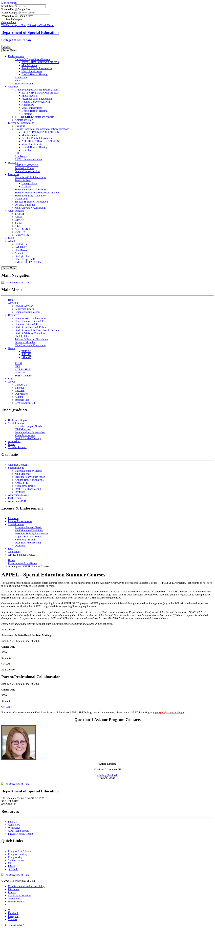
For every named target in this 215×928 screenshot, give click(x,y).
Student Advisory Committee (30, 195)
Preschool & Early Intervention (31, 533)
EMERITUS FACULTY (28, 262)
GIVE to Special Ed (25, 259)
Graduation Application (27, 171)
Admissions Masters (43, 116)
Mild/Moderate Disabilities (29, 530)
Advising (13, 162)
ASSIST (19, 216)
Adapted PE (28, 104)
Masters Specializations (46, 89)
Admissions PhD (24, 119)
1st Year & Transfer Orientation (31, 201)
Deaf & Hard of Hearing (35, 74)
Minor (18, 80)
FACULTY (21, 247)
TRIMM (19, 213)
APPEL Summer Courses (28, 159)
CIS (10, 863)
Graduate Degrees (24, 89)
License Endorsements (27, 129)
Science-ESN (22, 234)
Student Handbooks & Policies (31, 327)
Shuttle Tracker (16, 860)
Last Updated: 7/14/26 (13, 925)
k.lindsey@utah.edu (107, 775)
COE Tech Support (18, 830)
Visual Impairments (32, 71)
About (11, 241)
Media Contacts (16, 901)
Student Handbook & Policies (30, 189)
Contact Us (21, 244)
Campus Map (15, 857)
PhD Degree (14, 498)
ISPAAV (19, 219)
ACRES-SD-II (23, 228)
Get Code (6, 663)
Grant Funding (16, 210)
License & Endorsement (21, 122)
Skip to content (9, 2)
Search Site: (7, 6)
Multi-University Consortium (30, 207)
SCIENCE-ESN (23, 375)
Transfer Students (24, 83)
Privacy (12, 892)
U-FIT (11, 378)
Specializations (42, 59)
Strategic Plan (22, 256)
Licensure (20, 125)
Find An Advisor (24, 305)
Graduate (13, 86)
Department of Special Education (30, 32)
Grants (11, 348)
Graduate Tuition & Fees (28, 324)
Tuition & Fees (23, 180)
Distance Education (25, 204)
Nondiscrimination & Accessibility (26, 886)
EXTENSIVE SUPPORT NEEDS (40, 62)
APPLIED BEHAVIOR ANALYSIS (41, 141)
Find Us (12, 821)
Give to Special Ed (25, 402)
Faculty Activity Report (20, 833)
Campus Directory (18, 854)
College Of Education (16, 40)
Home (11, 299)
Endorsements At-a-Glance (22, 563)
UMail (11, 866)
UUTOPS (20, 231)
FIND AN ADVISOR (26, 165)
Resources (13, 174)
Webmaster (14, 827)
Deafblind (27, 113)
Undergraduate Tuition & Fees (31, 321)
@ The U (13, 869)
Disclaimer (13, 889)
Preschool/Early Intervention (37, 68)
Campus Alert (8, 22)
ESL (17, 153)
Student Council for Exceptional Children (37, 192)
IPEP (17, 225)
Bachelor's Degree (24, 59)
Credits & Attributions (19, 895)
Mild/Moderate (29, 65)
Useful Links (22, 198)
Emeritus (19, 387)
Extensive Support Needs (28, 426)
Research (20, 390)
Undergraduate (16, 56)
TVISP (18, 222)
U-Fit (11, 237)
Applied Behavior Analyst (28, 536)
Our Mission (21, 250)
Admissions (21, 77)
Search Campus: (10, 12)
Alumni (19, 253)
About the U (14, 898)
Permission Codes (24, 168)
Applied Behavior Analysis (36, 101)
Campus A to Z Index (19, 851)
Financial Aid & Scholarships (30, 177)
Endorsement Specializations (54, 129)
